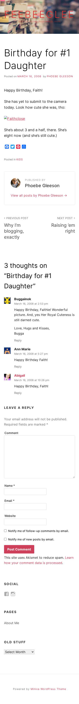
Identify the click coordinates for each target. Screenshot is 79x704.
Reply (18, 340)
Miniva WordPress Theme (48, 689)
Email (9, 500)
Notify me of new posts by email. (31, 539)
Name (9, 485)
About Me (11, 623)
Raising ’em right (63, 225)
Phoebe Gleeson (60, 76)
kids (19, 159)
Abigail (19, 375)
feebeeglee (39, 14)
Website (10, 515)
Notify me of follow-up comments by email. (38, 531)
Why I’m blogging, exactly (16, 227)
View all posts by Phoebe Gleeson (37, 195)
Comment (11, 433)
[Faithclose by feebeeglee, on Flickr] (14, 118)
